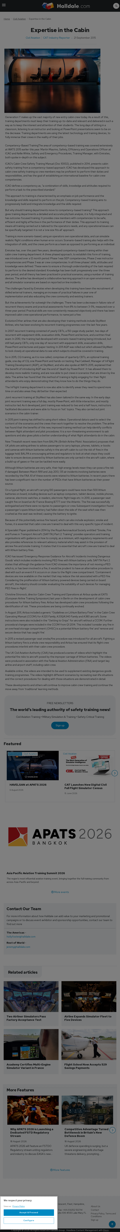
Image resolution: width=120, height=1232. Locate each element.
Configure (28, 1220)
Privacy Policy (18, 1206)
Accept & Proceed (28, 1212)
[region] (29, 1213)
